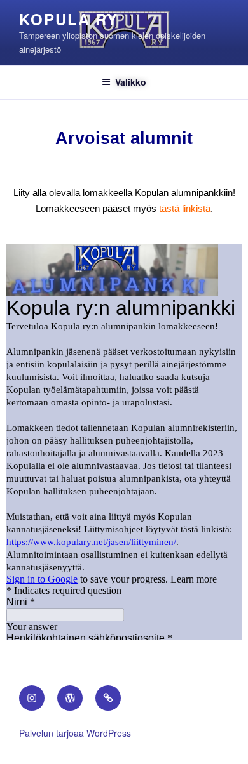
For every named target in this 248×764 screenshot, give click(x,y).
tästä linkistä (184, 208)
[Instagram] (32, 698)
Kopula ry (68, 19)
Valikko (130, 82)
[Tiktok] (108, 698)
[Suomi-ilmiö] (70, 698)
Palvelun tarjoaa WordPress (75, 733)
